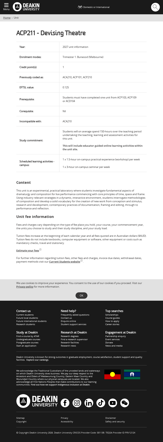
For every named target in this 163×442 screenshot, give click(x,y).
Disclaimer (110, 417)
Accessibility (67, 421)
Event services (112, 339)
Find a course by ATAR (27, 336)
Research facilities (70, 342)
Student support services (73, 324)
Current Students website (64, 261)
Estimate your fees (27, 250)
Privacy (64, 417)
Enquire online (68, 321)
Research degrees (70, 336)
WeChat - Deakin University (124, 403)
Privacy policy (24, 286)
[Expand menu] (6, 5)
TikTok (100, 403)
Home (7, 17)
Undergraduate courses (28, 339)
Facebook (65, 403)
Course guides (112, 317)
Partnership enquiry (115, 336)
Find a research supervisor (74, 339)
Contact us (66, 317)
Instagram (77, 403)
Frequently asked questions (75, 314)
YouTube (112, 403)
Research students (25, 324)
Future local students (27, 317)
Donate (109, 342)
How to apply (112, 321)
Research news (68, 345)
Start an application (26, 345)
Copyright (21, 421)
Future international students (31, 321)
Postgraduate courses (27, 342)
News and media (113, 345)
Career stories (112, 324)
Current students (25, 314)
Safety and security (115, 421)
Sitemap (20, 417)
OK (81, 295)
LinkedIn (88, 403)
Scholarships (111, 314)
